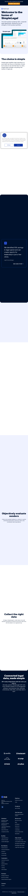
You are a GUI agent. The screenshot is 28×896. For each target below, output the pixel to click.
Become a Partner (5, 877)
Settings (9, 145)
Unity (16, 802)
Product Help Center (19, 831)
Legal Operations (4, 837)
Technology (3, 853)
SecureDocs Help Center (20, 843)
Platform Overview (18, 800)
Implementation (4, 863)
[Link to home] (7, 797)
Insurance (3, 851)
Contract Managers (5, 841)
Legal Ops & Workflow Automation (5, 827)
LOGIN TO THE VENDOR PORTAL (10, 493)
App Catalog (17, 808)
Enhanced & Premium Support (19, 815)
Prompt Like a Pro (14, 3)
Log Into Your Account (12, 122)
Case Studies (4, 869)
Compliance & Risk (5, 831)
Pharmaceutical (4, 847)
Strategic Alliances (5, 875)
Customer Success (5, 860)
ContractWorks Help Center (20, 841)
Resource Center (18, 820)
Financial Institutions (5, 849)
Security (3, 865)
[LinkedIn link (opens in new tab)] (2, 807)
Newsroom (17, 826)
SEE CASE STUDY (17, 263)
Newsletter (17, 833)
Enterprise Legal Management (4, 821)
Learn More (6, 161)
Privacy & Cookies (20, 891)
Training (3, 867)
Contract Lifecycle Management (5, 824)
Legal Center (14, 892)
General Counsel (4, 839)
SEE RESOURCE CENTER (11, 792)
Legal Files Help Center (19, 847)
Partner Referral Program (6, 879)
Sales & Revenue (4, 829)
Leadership (17, 829)
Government (3, 855)
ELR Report (17, 824)
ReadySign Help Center (19, 845)
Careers (3, 885)
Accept (18, 145)
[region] (14, 140)
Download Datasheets (9, 211)
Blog (16, 822)
